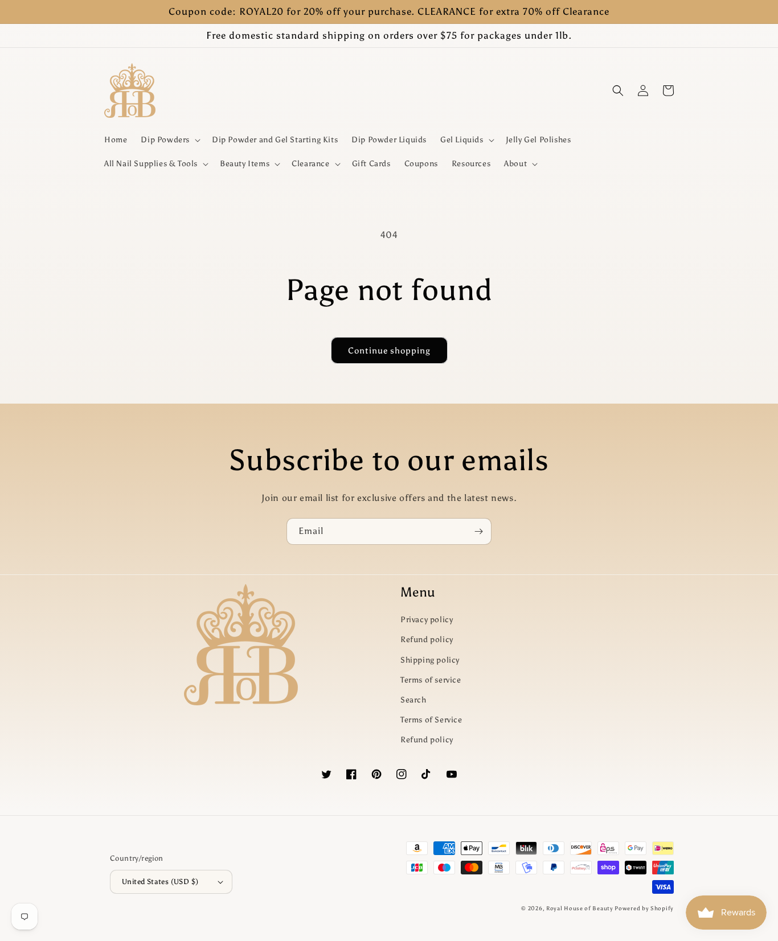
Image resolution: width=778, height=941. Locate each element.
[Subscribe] (478, 531)
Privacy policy (426, 619)
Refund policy (426, 639)
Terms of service (430, 680)
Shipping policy (430, 660)
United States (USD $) (160, 881)
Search (413, 700)
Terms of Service (431, 720)
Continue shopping (389, 351)
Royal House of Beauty (580, 908)
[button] (169, 140)
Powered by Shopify (644, 908)
